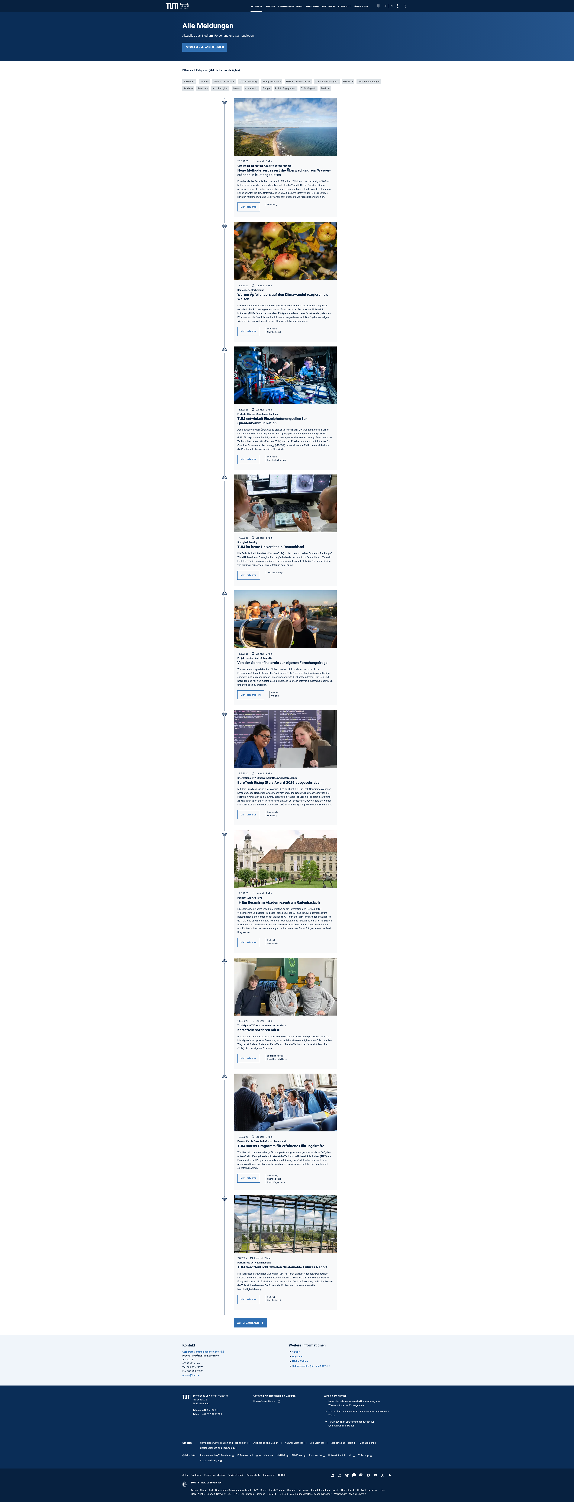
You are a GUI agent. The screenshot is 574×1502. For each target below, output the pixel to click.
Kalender (269, 1455)
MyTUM (281, 1455)
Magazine (297, 1356)
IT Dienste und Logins (249, 1455)
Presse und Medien (214, 1475)
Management (366, 1442)
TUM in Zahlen (300, 1361)
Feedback (196, 1475)
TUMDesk (297, 1455)
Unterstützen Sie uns (264, 1401)
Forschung (312, 6)
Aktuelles (256, 6)
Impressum (269, 1475)
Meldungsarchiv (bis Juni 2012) (309, 1366)
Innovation (328, 6)
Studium (270, 6)
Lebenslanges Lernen (290, 6)
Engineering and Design (266, 1442)
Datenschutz (253, 1475)
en (391, 6)
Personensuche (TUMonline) (215, 1455)
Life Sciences (317, 1442)
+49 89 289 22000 (212, 1414)
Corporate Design (209, 1460)
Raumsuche (315, 1455)
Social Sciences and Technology (218, 1448)
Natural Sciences (294, 1442)
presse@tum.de (191, 1375)
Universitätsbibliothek (340, 1455)
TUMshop (363, 1455)
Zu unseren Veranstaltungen (205, 47)
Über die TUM (361, 6)
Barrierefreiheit (236, 1475)
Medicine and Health (342, 1442)
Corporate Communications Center (201, 1351)
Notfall (282, 1475)
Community (344, 6)
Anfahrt (296, 1351)
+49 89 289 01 (210, 1410)
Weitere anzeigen (248, 1323)
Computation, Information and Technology (223, 1442)
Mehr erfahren (249, 206)
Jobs (185, 1475)
